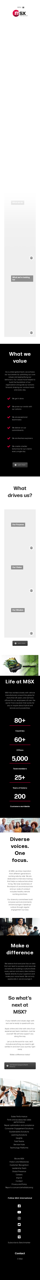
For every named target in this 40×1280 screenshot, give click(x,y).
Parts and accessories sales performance (19, 1121)
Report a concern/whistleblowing (19, 1187)
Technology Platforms (19, 1148)
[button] (19, 7)
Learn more (21, 465)
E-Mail (20, 1259)
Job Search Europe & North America (19, 1066)
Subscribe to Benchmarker (19, 1243)
